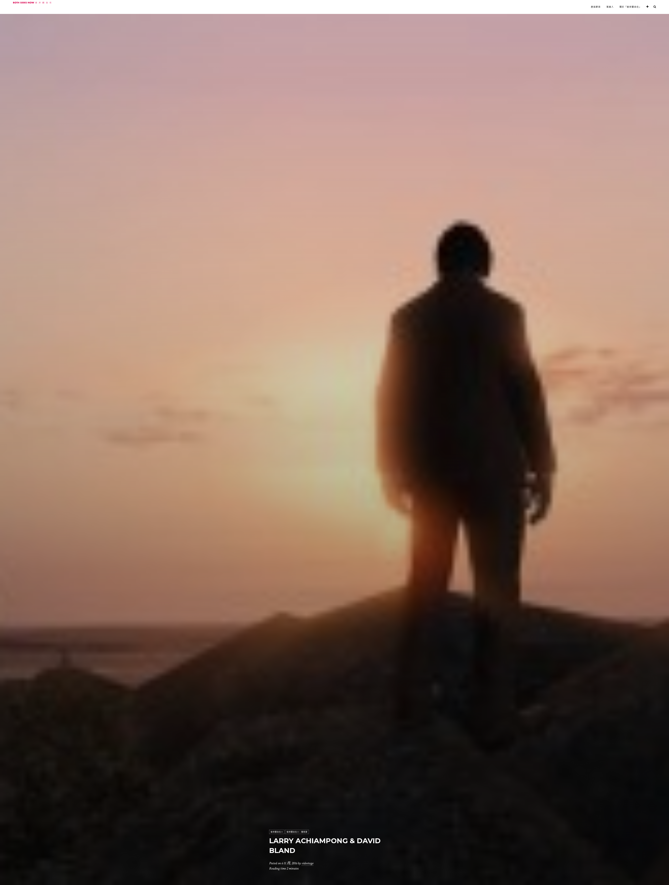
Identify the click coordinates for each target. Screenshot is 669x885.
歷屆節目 (596, 7)
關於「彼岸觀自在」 (630, 7)
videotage (307, 863)
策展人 (610, 7)
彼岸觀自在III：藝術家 (297, 832)
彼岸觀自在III (277, 832)
